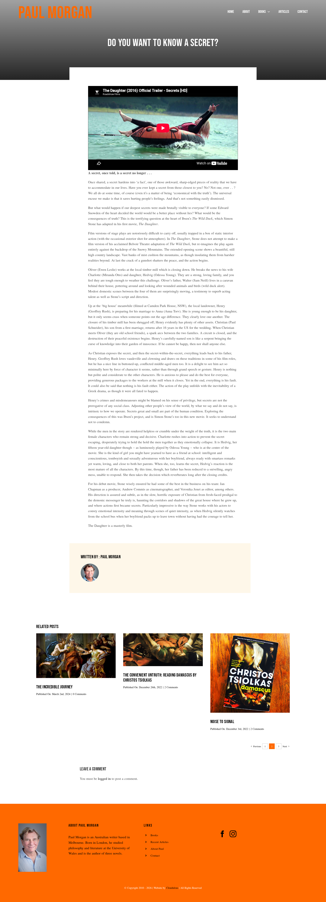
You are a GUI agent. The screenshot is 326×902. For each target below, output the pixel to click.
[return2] (76, 635)
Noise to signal (222, 721)
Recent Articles (159, 842)
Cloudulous (172, 888)
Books (154, 835)
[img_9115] (250, 635)
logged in (104, 778)
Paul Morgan (55, 13)
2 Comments (171, 687)
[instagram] (233, 834)
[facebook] (222, 834)
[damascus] (163, 635)
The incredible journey (54, 687)
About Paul (157, 849)
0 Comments (79, 694)
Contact (155, 855)
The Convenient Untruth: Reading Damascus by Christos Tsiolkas (159, 677)
